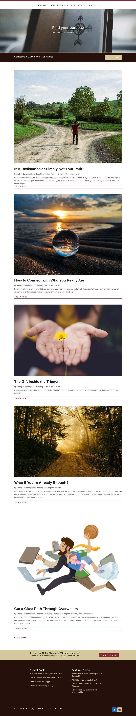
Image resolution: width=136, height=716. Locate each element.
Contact (92, 5)
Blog (73, 5)
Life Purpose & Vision (56, 174)
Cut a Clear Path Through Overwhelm (46, 609)
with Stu (61, 709)
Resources (62, 5)
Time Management (73, 174)
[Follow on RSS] (119, 709)
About (81, 5)
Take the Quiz (109, 655)
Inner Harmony (37, 285)
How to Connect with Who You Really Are (49, 280)
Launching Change (38, 174)
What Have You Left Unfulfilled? (84, 680)
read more (21, 187)
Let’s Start (113, 57)
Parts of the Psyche (52, 285)
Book (52, 5)
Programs (41, 5)
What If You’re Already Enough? (41, 483)
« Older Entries (20, 637)
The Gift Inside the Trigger (36, 381)
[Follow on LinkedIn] (114, 709)
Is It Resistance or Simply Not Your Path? (49, 169)
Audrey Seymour (23, 174)
